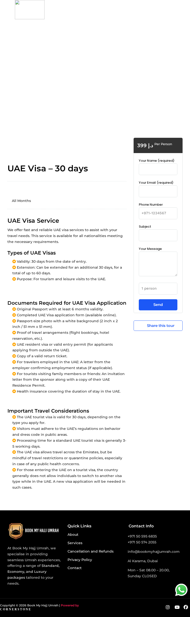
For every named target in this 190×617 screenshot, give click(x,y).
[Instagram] (168, 608)
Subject (145, 226)
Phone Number (151, 204)
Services (75, 543)
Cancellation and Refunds (91, 551)
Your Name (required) (156, 160)
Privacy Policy (80, 559)
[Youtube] (177, 608)
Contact (75, 568)
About (73, 534)
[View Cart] (176, 8)
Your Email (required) (156, 182)
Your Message (150, 248)
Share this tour (160, 325)
